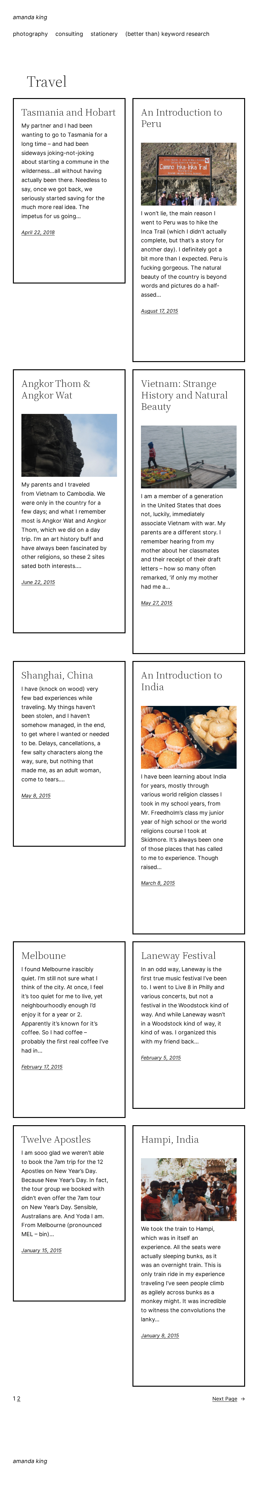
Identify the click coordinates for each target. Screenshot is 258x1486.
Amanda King (30, 17)
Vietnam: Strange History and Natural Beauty (184, 395)
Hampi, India (170, 1139)
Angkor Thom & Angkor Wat (55, 389)
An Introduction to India (181, 681)
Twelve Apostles (56, 1139)
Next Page (228, 1398)
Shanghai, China (57, 675)
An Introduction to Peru (181, 118)
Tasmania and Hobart (68, 112)
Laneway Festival (178, 955)
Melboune (43, 955)
